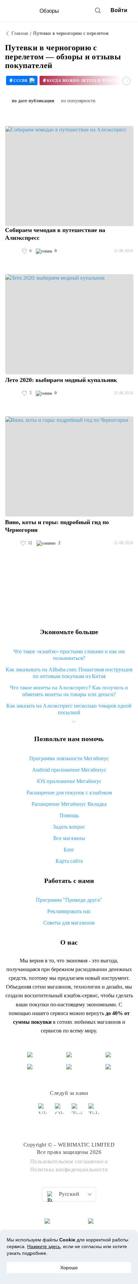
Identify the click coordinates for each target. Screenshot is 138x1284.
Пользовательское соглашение (67, 1161)
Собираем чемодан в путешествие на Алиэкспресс (55, 234)
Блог (69, 849)
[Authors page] (12, 251)
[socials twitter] (77, 1111)
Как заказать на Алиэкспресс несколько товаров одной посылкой (69, 709)
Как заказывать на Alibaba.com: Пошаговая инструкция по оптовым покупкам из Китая (69, 673)
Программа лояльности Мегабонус (69, 758)
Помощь (69, 815)
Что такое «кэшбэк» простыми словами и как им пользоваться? (69, 655)
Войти (119, 10)
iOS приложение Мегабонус (69, 781)
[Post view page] (69, 176)
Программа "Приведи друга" (69, 900)
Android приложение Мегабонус (69, 770)
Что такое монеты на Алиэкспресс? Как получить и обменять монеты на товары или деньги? (69, 691)
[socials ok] (60, 1111)
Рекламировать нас (69, 911)
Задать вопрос (69, 827)
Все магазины (69, 838)
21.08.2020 (123, 250)
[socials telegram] (94, 1111)
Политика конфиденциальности (69, 1169)
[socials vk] (44, 1111)
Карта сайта (69, 861)
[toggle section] (73, 721)
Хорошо (69, 1267)
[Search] (97, 10)
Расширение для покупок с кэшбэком (69, 792)
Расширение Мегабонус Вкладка (69, 804)
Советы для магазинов (69, 923)
